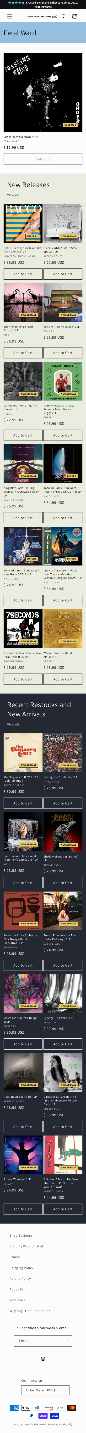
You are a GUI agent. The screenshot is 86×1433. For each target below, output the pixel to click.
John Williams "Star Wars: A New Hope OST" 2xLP (21, 572)
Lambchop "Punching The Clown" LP (20, 407)
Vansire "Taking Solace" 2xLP (62, 326)
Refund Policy (20, 1278)
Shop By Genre (21, 1235)
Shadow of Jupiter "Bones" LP (61, 858)
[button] (9, 16)
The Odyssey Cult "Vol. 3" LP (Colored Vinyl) (22, 779)
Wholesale (18, 1300)
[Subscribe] (67, 1341)
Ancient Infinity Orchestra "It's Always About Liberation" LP (21, 938)
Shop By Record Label (26, 1246)
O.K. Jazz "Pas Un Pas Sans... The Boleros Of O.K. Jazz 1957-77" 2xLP (62, 1182)
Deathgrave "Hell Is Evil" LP (61, 777)
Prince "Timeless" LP (17, 1179)
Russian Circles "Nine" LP (20, 1096)
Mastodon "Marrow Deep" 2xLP (20, 1019)
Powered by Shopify (60, 1424)
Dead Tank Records (35, 1424)
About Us (17, 1289)
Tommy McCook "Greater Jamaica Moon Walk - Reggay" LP (59, 409)
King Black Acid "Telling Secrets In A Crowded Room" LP (22, 491)
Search (15, 1257)
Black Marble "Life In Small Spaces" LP (61, 249)
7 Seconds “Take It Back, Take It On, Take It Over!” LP (23, 655)
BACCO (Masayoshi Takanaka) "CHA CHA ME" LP (23, 249)
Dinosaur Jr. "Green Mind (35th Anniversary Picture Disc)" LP (60, 1100)
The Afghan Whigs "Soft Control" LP (18, 328)
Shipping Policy (21, 1268)
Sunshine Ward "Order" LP (21, 137)
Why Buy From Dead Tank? (30, 1311)
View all (13, 195)
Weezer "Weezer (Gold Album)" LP (57, 655)
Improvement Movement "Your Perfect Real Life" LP (21, 858)
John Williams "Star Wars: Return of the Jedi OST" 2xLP (62, 489)
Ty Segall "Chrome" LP (58, 1018)
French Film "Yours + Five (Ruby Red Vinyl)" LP (59, 937)
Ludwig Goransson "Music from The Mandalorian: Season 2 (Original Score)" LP (62, 574)
